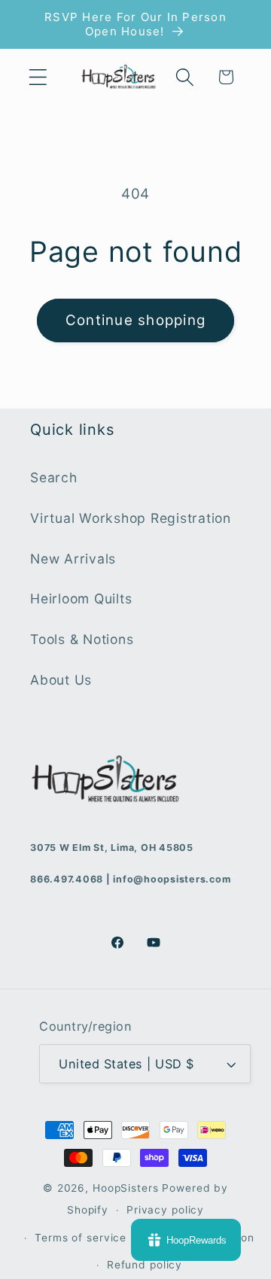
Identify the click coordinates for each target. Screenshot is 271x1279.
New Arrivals (73, 559)
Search (54, 477)
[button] (38, 77)
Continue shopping (135, 320)
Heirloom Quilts (81, 598)
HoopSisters (126, 1188)
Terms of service (80, 1238)
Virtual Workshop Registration (130, 518)
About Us (61, 680)
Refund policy (144, 1265)
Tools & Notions (81, 639)
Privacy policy (165, 1210)
